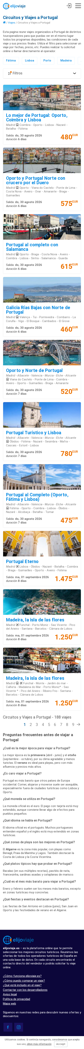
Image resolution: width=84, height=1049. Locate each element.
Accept (60, 1044)
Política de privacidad (16, 999)
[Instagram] (18, 1027)
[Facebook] (8, 1027)
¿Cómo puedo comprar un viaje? (24, 980)
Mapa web (9, 1003)
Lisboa (29, 60)
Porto (47, 60)
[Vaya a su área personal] (68, 6)
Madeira (66, 60)
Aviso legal (10, 994)
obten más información (39, 1044)
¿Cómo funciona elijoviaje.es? (22, 976)
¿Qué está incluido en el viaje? (22, 985)
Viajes (11, 22)
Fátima (11, 60)
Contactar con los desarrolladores (25, 990)
